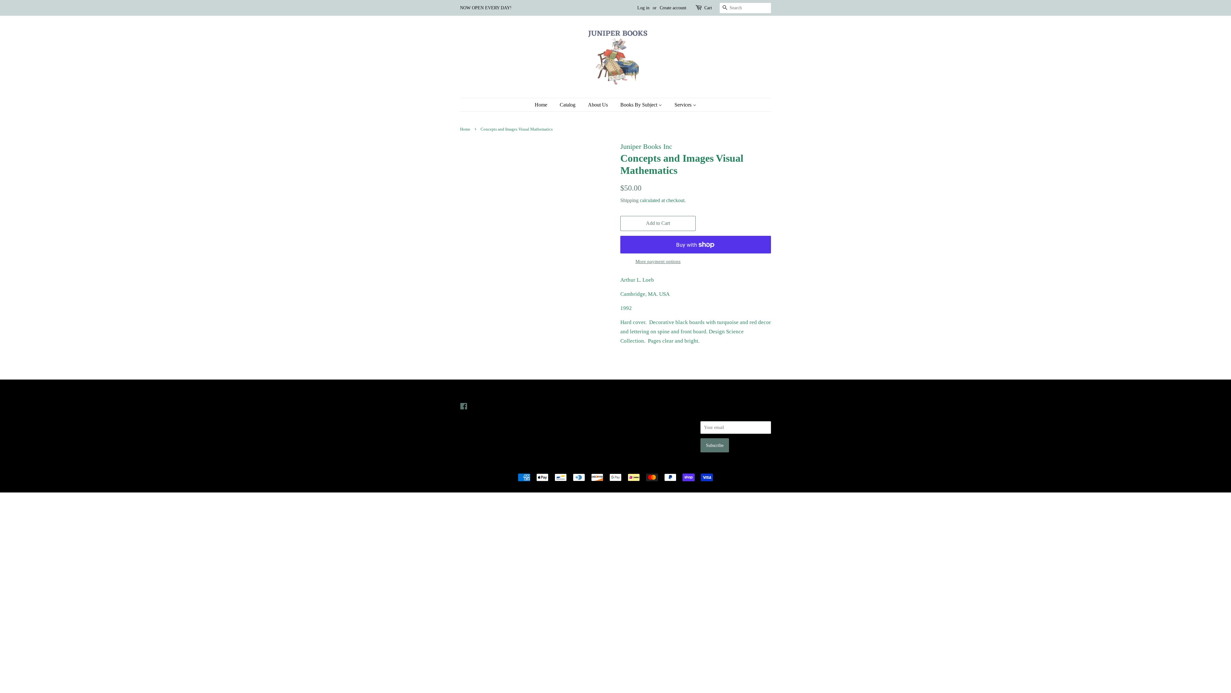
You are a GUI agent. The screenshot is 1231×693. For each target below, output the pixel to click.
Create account (673, 7)
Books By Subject (639, 104)
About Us (598, 104)
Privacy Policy (633, 415)
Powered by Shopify (651, 466)
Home (541, 104)
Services (683, 104)
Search (626, 406)
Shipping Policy (634, 442)
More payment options (658, 261)
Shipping (629, 200)
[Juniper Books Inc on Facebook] (463, 407)
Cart (708, 7)
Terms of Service (635, 433)
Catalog (567, 104)
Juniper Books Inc (613, 466)
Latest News (553, 393)
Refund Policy (633, 424)
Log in (643, 7)
